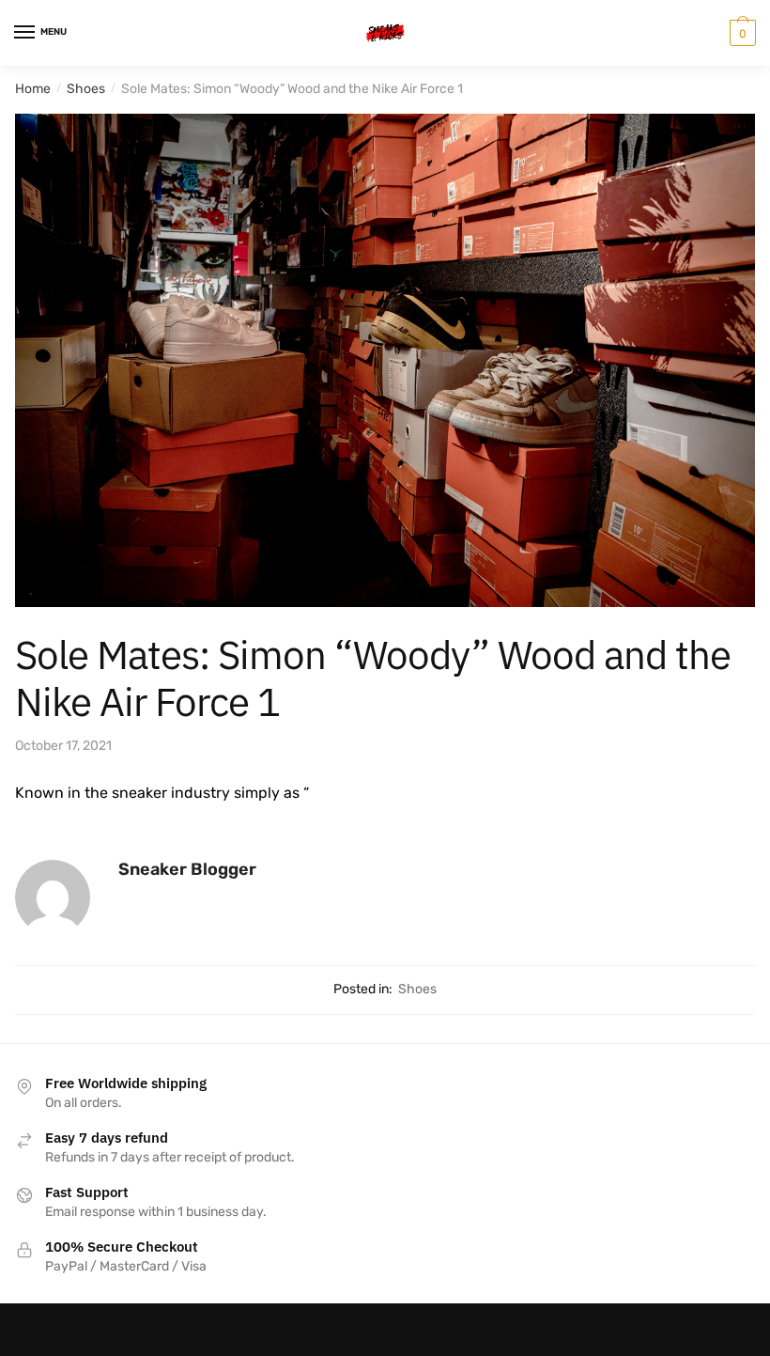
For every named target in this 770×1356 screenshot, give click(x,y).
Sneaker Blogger (187, 869)
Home (33, 89)
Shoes (86, 89)
